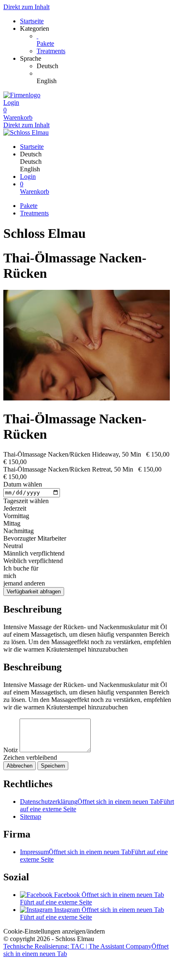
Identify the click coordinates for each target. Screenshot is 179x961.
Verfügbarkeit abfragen (34, 591)
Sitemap (30, 816)
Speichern (53, 766)
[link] (106, 66)
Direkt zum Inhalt (26, 6)
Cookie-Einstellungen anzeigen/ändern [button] (54, 931)
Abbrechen (19, 766)
